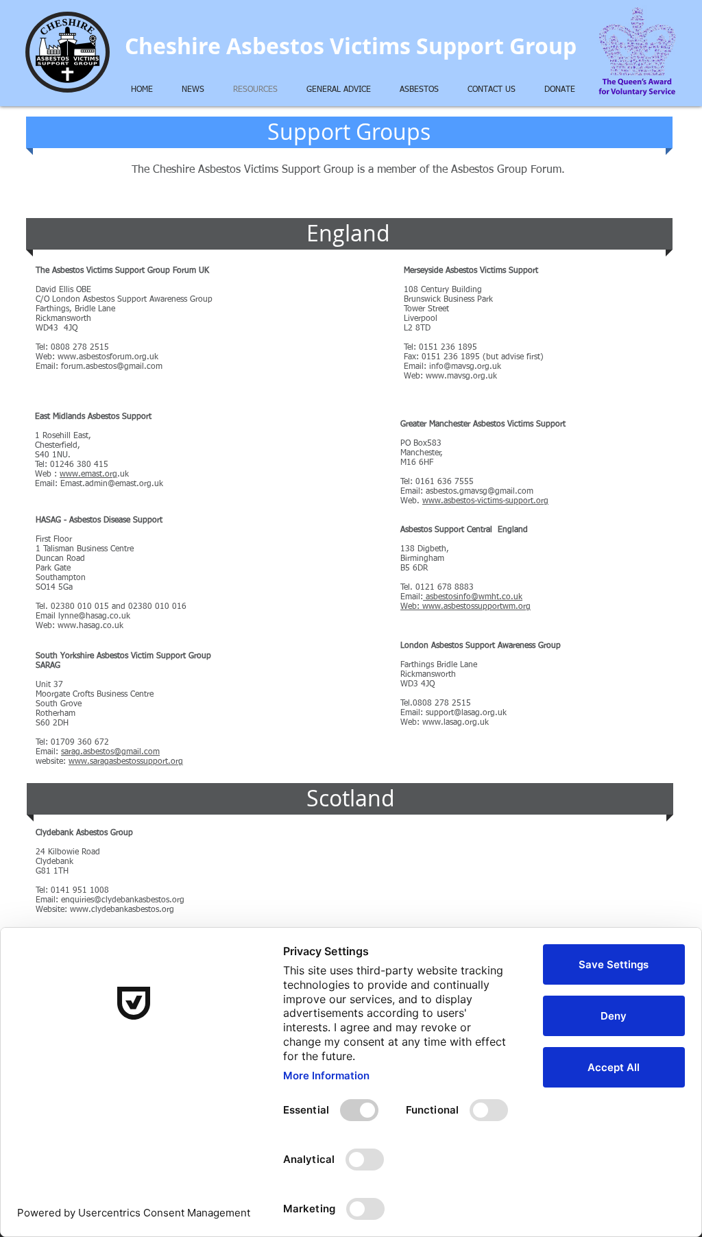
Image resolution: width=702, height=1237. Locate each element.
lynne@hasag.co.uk (94, 616)
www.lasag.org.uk (455, 723)
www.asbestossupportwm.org (476, 607)
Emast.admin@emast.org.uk (111, 484)
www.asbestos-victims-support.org (485, 501)
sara (68, 752)
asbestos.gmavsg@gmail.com (479, 492)
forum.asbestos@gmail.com (111, 367)
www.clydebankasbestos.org (122, 910)
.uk (124, 474)
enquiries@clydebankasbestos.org (122, 900)
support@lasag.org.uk (466, 713)
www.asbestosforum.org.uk (108, 357)
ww (75, 762)
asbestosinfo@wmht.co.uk (474, 597)
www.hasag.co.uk (90, 626)
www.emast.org (88, 474)
